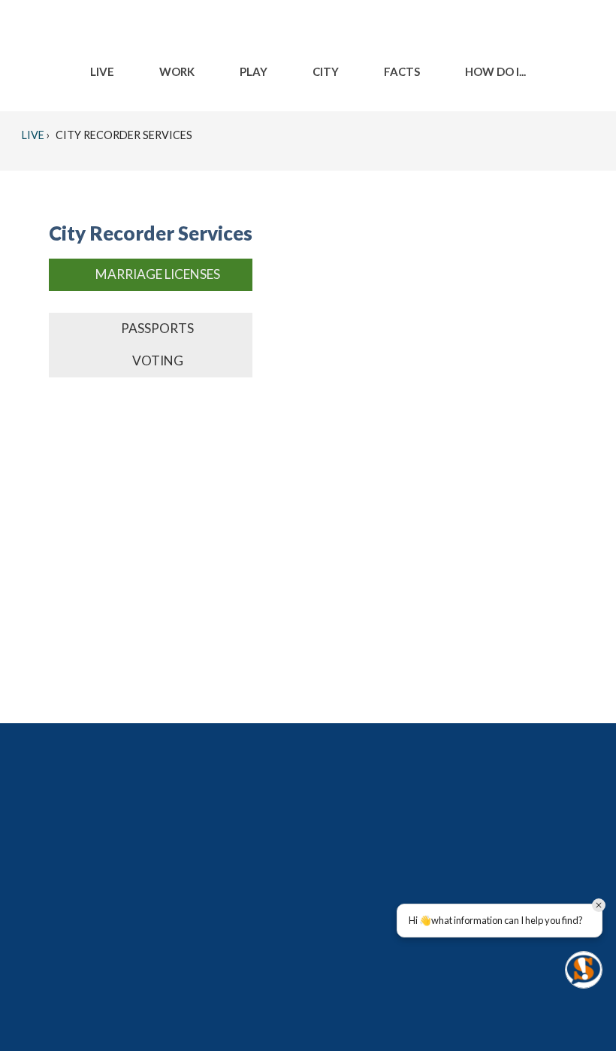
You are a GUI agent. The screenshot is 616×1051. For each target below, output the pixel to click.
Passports (157, 328)
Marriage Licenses (157, 274)
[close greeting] (598, 905)
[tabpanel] (150, 302)
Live (33, 135)
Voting (157, 360)
